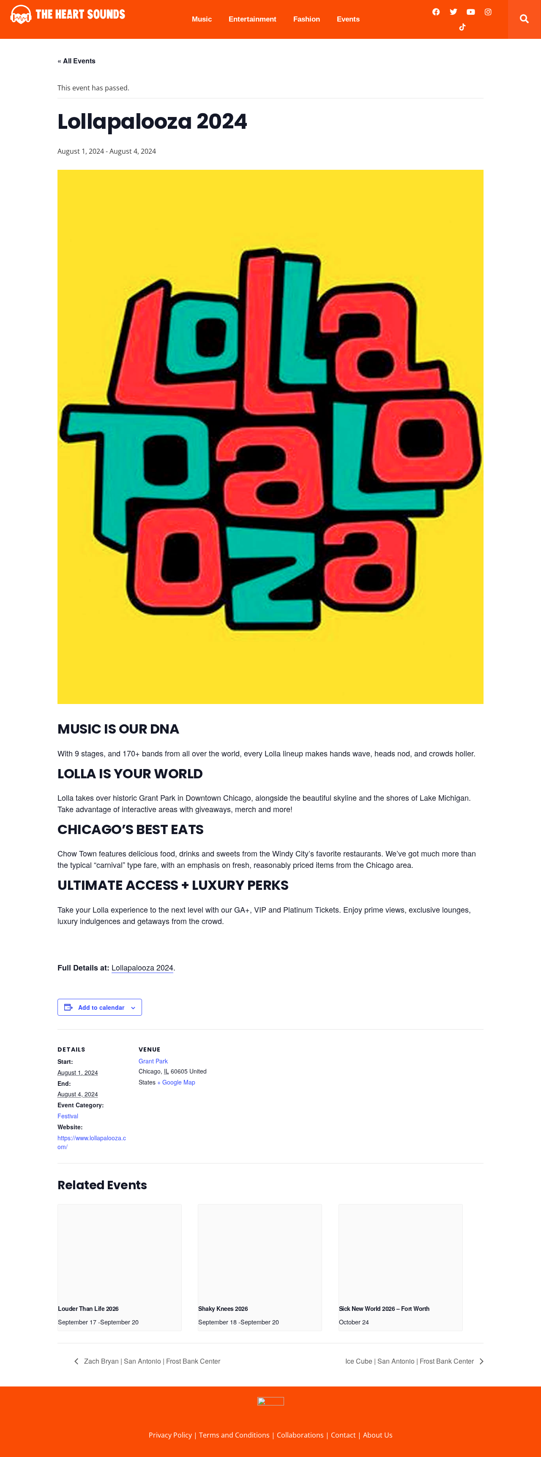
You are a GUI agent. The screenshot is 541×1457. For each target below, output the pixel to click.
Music (202, 19)
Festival (67, 1116)
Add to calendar (101, 1007)
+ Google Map (176, 1082)
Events (348, 19)
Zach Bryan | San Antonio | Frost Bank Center (151, 1361)
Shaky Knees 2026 (223, 1308)
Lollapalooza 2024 (142, 967)
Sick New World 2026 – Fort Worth (384, 1308)
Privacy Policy (170, 1435)
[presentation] (119, 1250)
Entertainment (252, 19)
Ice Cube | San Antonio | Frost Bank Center (410, 1361)
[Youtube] (470, 11)
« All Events (76, 60)
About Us (378, 1435)
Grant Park (153, 1061)
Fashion (306, 19)
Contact (343, 1435)
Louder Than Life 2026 (88, 1308)
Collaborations (301, 1435)
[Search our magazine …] (524, 19)
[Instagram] (488, 11)
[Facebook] (436, 11)
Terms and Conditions (235, 1435)
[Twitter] (453, 11)
